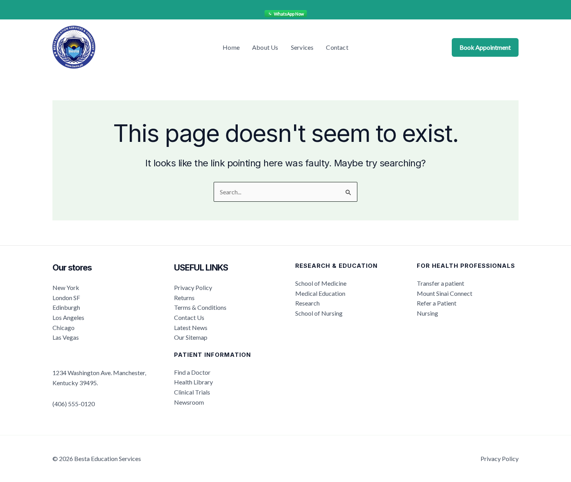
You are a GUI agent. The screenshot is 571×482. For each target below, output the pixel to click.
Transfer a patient (440, 283)
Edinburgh (66, 307)
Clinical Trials (192, 392)
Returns (184, 297)
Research (307, 303)
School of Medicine (320, 283)
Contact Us (189, 317)
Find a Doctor (192, 372)
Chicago (63, 327)
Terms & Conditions (200, 307)
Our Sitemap (190, 337)
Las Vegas (65, 337)
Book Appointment (485, 47)
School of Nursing (319, 313)
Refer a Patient (436, 303)
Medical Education (320, 293)
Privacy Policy (193, 287)
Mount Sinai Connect (444, 293)
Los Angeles (68, 317)
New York (65, 287)
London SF (66, 297)
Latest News (190, 327)
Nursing (427, 313)
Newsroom (189, 402)
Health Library (193, 382)
